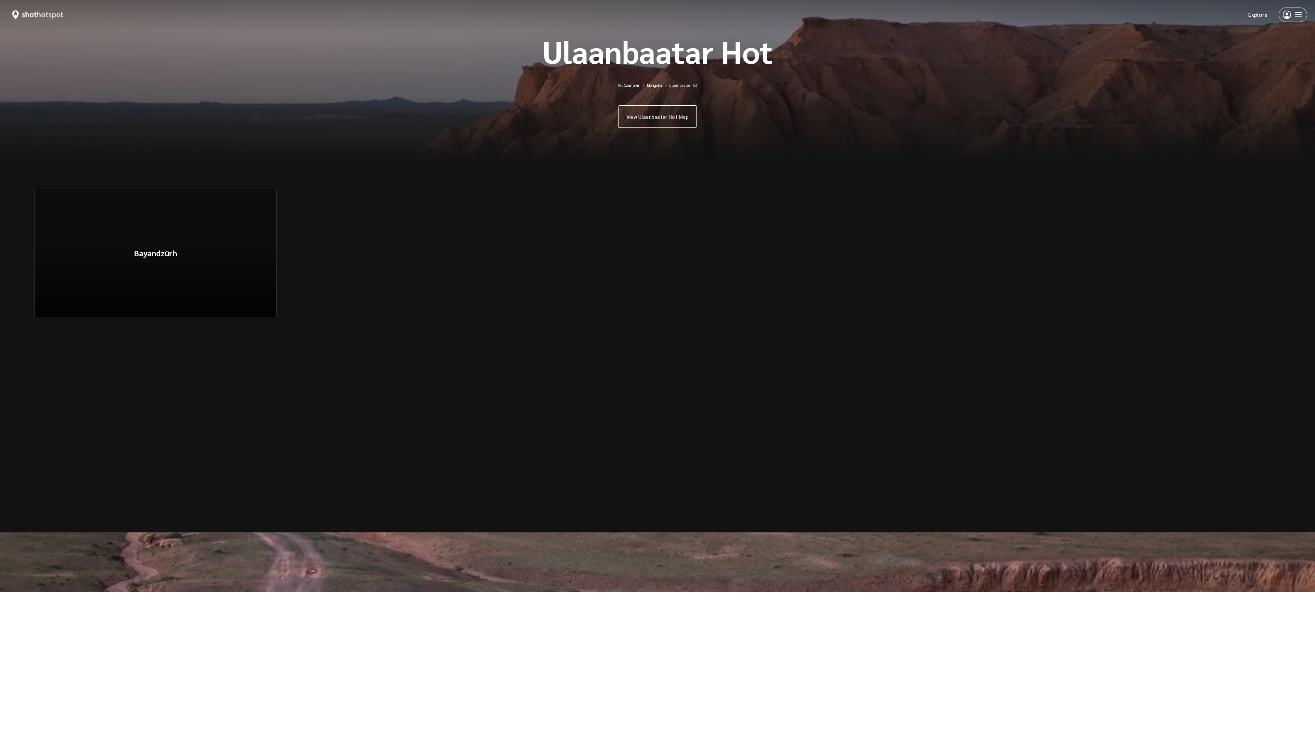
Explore (1257, 14)
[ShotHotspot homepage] (37, 14)
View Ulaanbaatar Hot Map (657, 116)
